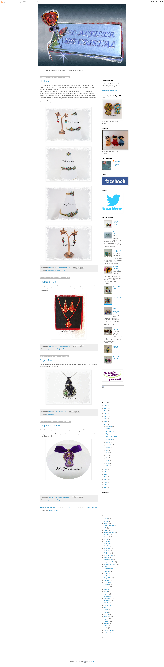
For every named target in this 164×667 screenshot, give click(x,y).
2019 (106, 424)
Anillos (48, 270)
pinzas (106, 610)
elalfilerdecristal (108, 569)
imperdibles (107, 582)
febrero (108, 463)
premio (106, 612)
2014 (106, 479)
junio (107, 453)
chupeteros (107, 544)
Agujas (106, 519)
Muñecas (106, 589)
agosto (108, 447)
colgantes (49, 349)
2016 (106, 474)
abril (107, 458)
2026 (106, 406)
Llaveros (106, 585)
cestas (106, 539)
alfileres (106, 521)
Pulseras (65, 270)
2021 (106, 419)
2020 (106, 421)
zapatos (106, 632)
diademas (107, 566)
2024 (106, 411)
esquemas (107, 571)
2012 (106, 485)
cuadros (106, 557)
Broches (106, 537)
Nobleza (44, 81)
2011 (106, 487)
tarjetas (106, 625)
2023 (106, 414)
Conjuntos (53, 270)
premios (106, 614)
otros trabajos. (108, 598)
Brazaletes (107, 534)
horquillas (107, 580)
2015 (106, 477)
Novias (106, 591)
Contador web (87, 653)
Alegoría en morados (51, 425)
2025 (106, 408)
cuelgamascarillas (109, 562)
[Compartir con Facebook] (80, 268)
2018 (106, 469)
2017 (106, 472)
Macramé (106, 587)
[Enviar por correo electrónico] (74, 268)
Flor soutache (117, 297)
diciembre (109, 426)
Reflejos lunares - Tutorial (115, 222)
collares (54, 349)
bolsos (106, 530)
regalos (106, 619)
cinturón (106, 546)
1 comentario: (63, 411)
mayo (107, 455)
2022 (106, 416)
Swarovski (107, 623)
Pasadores (107, 601)
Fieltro (106, 573)
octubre (108, 442)
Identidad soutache (116, 328)
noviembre (109, 440)
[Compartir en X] (78, 268)
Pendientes (60, 270)
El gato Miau (46, 360)
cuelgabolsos (108, 560)
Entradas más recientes (47, 507)
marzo (108, 460)
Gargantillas (60, 500)
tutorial (106, 628)
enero (108, 466)
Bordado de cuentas (110, 532)
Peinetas (106, 603)
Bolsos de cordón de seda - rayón (116, 268)
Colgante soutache (115, 347)
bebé (105, 528)
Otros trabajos (108, 596)
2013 (106, 482)
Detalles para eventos (110, 564)
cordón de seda (108, 555)
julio (107, 450)
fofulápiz (106, 575)
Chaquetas (107, 541)
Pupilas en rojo (48, 281)
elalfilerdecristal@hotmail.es (110, 91)
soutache (66, 500)
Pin (105, 607)
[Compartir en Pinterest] (82, 268)
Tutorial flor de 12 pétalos (117, 250)
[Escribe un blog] (76, 268)
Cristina (50, 267)
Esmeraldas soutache (116, 357)
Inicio (70, 507)
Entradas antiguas (91, 507)
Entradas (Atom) (53, 510)
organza (106, 594)
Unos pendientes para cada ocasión (116, 310)
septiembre (109, 445)
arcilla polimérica (109, 525)
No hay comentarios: (65, 267)
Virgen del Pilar (108, 630)
